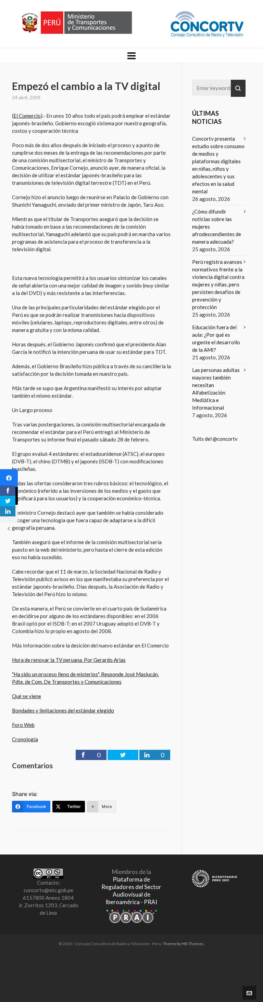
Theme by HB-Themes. (184, 943)
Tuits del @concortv (215, 439)
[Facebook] (9, 478)
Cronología (25, 739)
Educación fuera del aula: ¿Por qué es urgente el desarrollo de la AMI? (216, 338)
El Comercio (27, 116)
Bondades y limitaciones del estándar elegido (63, 710)
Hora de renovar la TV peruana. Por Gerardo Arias (69, 660)
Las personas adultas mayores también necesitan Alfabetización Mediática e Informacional (216, 389)
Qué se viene (26, 696)
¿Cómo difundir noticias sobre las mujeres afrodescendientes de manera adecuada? (216, 226)
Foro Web (23, 725)
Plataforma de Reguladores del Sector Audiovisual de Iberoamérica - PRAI (131, 890)
